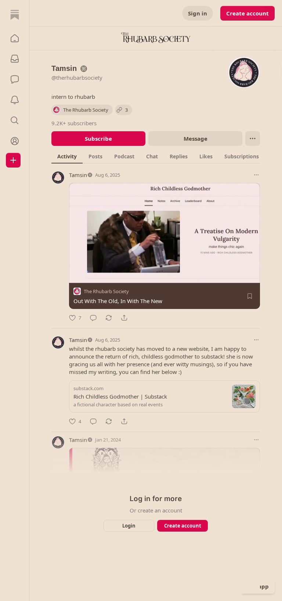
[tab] (67, 156)
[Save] (250, 296)
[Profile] (15, 141)
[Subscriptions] (15, 59)
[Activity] (15, 100)
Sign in (197, 13)
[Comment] (93, 318)
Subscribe (98, 138)
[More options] (256, 175)
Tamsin (78, 175)
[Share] (124, 318)
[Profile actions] (252, 138)
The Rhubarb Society (106, 291)
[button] (15, 38)
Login (128, 525)
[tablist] (162, 156)
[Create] (13, 160)
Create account (247, 13)
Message (195, 138)
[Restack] (108, 318)
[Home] (15, 15)
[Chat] (15, 79)
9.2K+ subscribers (74, 123)
